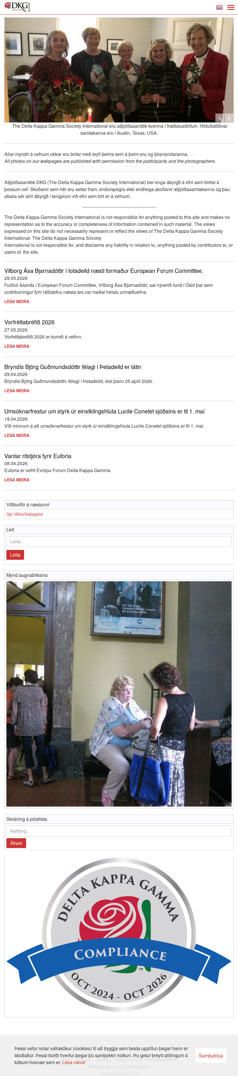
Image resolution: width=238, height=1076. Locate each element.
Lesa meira (16, 301)
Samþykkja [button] (211, 1055)
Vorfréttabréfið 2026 (29, 322)
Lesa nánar (73, 1062)
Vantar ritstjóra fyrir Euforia (37, 455)
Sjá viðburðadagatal (24, 514)
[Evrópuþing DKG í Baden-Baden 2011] (119, 694)
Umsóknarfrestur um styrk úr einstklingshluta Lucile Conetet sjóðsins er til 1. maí (104, 411)
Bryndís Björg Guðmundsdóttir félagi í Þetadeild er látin (72, 366)
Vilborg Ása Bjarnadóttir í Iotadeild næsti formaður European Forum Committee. (103, 270)
